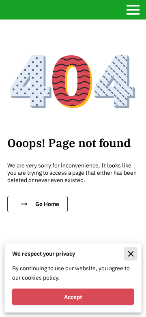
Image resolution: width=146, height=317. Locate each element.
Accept (73, 297)
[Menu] (133, 10)
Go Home (47, 204)
